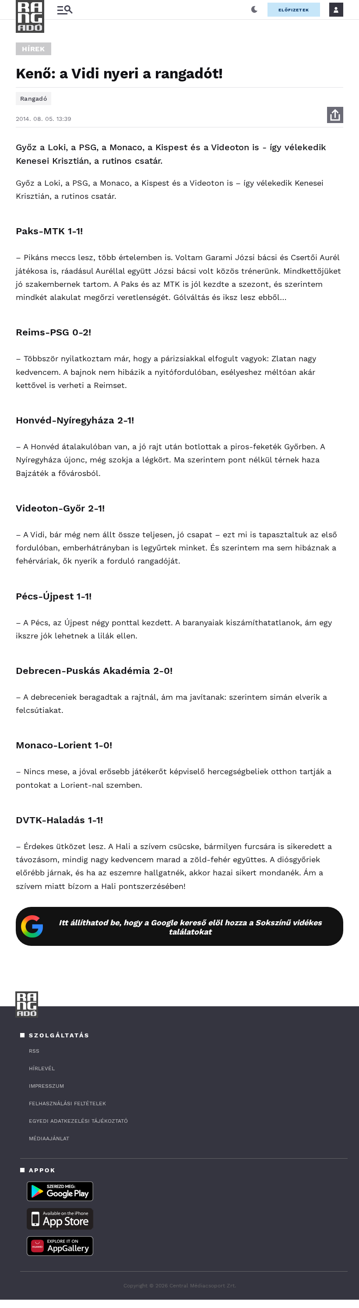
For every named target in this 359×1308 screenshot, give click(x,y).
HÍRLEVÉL (42, 1068)
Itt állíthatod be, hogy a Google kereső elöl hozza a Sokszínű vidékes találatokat (190, 927)
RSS (34, 1051)
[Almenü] (65, 10)
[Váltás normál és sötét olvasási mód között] (254, 9)
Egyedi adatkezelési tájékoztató (78, 1121)
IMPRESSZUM (46, 1086)
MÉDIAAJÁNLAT (49, 1138)
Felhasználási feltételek (67, 1103)
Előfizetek (293, 9)
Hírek (33, 49)
